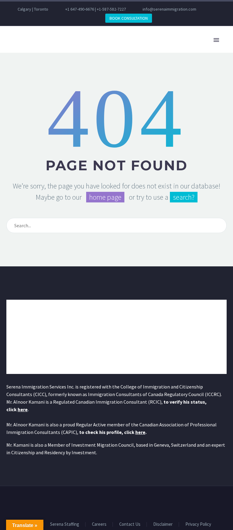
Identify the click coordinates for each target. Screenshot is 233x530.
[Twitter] (32, 18)
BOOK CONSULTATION (129, 18)
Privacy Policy (198, 524)
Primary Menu (216, 40)
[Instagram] (41, 18)
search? (183, 197)
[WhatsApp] (68, 18)
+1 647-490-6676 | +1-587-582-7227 (95, 9)
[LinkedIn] (23, 18)
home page (105, 197)
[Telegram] (59, 18)
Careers (99, 524)
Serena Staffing (64, 524)
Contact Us (129, 524)
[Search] (219, 225)
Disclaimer (163, 524)
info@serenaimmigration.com (169, 9)
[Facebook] (14, 18)
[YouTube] (50, 18)
